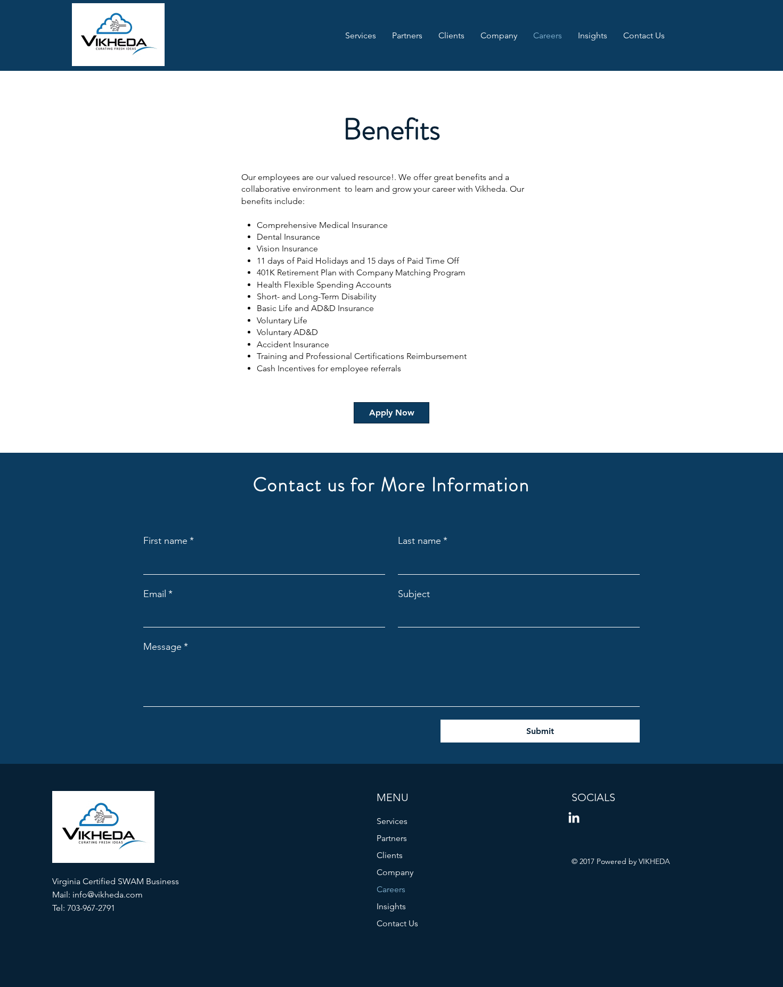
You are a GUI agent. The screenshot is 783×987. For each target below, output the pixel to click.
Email (158, 594)
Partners (392, 838)
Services (392, 821)
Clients (390, 855)
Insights (391, 906)
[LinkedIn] (574, 818)
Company (395, 872)
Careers (391, 889)
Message (165, 646)
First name (168, 540)
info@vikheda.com (107, 895)
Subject (414, 594)
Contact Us (397, 923)
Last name (422, 540)
